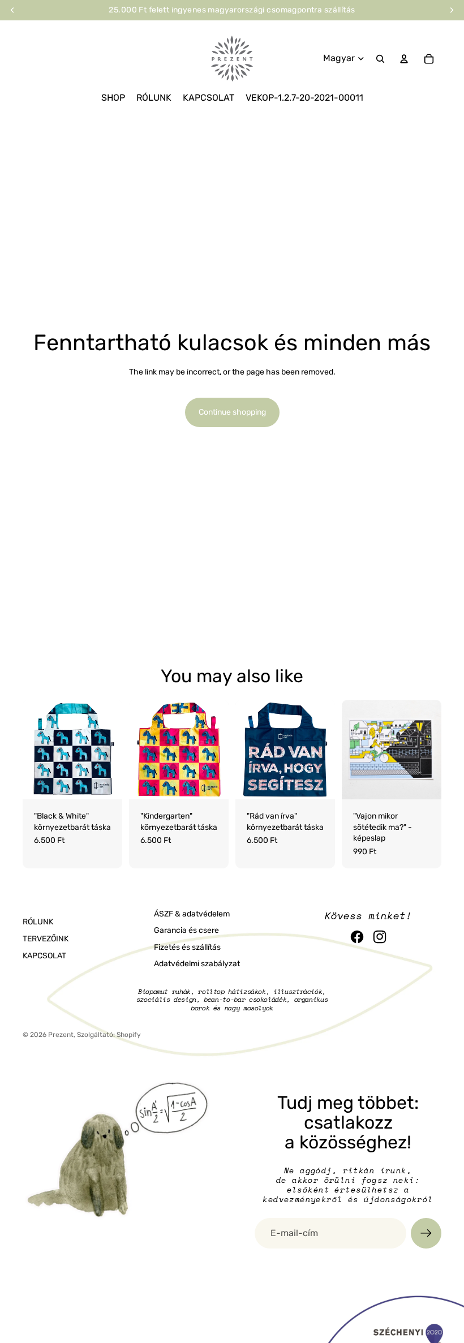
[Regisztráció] (426, 1233)
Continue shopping (232, 412)
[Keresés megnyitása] (380, 58)
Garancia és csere (186, 930)
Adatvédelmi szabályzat (197, 963)
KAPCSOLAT (44, 956)
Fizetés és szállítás (187, 947)
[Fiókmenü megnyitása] (404, 58)
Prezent (61, 1035)
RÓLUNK (38, 922)
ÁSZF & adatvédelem (192, 914)
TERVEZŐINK (45, 939)
